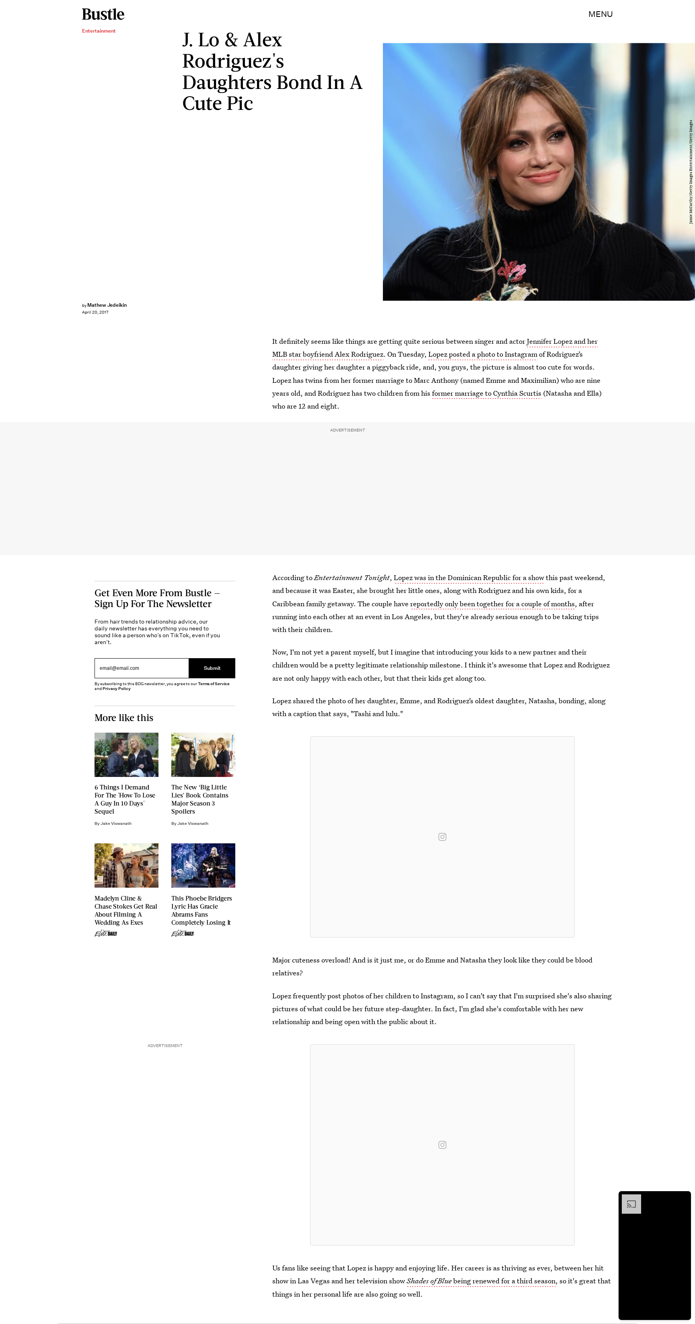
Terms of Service (214, 683)
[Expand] (627, 1198)
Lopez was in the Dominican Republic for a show (469, 577)
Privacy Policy (117, 688)
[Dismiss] (682, 1198)
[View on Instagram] (442, 837)
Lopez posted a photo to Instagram (482, 354)
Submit (212, 668)
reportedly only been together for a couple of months (492, 603)
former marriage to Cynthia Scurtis (486, 393)
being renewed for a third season (481, 1280)
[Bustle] (103, 14)
